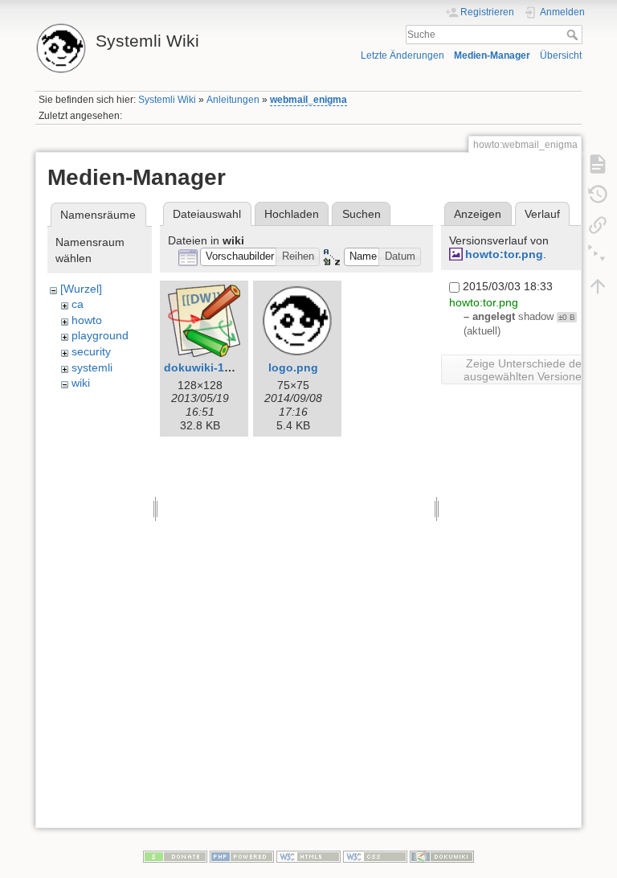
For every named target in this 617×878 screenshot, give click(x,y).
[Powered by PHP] (242, 855)
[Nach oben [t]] (597, 285)
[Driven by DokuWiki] (442, 855)
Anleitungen (232, 99)
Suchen (361, 213)
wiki (81, 382)
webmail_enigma (308, 99)
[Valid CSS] (375, 855)
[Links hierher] (597, 224)
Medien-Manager (492, 55)
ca (78, 303)
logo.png (293, 367)
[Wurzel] (81, 288)
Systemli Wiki (167, 99)
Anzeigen (477, 213)
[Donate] (175, 855)
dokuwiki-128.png (213, 367)
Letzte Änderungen (402, 55)
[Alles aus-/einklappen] (597, 255)
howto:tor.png (504, 254)
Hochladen (291, 213)
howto (87, 320)
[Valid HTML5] (308, 855)
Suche (574, 34)
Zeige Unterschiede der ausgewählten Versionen (526, 370)
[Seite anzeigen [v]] (597, 163)
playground (100, 335)
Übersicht (561, 55)
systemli (92, 367)
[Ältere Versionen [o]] (597, 193)
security (91, 351)
